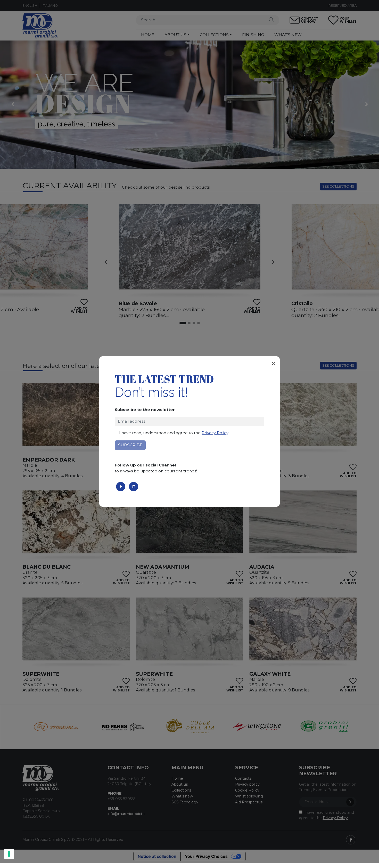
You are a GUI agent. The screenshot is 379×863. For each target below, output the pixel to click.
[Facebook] (120, 486)
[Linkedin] (133, 486)
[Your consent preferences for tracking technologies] (9, 854)
